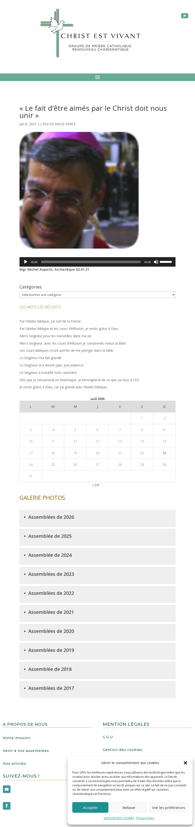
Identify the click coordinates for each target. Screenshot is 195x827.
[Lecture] (25, 262)
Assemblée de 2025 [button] (50, 536)
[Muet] (156, 262)
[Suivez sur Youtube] (6, 789)
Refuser (129, 807)
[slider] (166, 261)
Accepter (90, 807)
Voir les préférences (168, 807)
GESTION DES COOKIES (119, 818)
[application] (98, 262)
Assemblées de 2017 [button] (51, 688)
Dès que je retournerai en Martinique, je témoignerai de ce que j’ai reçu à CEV (79, 380)
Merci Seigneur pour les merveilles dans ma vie (56, 336)
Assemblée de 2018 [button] (50, 669)
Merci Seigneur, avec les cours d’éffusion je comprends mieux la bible (73, 343)
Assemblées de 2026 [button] (51, 517)
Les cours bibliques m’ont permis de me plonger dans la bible (66, 350)
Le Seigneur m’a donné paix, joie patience (51, 365)
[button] (185, 762)
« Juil (95, 484)
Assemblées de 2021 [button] (51, 612)
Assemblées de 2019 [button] (51, 650)
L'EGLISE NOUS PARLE (58, 124)
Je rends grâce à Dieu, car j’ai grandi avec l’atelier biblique (63, 387)
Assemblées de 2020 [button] (51, 631)
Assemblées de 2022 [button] (51, 593)
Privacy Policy (145, 818)
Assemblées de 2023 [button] (51, 574)
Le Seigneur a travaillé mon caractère (48, 372)
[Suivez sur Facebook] (6, 806)
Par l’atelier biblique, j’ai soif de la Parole (50, 321)
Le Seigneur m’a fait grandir (41, 358)
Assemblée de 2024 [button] (50, 555)
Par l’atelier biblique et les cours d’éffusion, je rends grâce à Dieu (69, 328)
